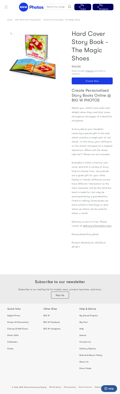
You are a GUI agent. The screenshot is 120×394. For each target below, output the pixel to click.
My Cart (83, 322)
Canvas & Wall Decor (17, 328)
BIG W (46, 315)
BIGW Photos (24, 387)
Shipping (90, 71)
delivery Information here (97, 226)
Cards (10, 348)
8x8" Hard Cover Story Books (28, 20)
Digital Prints (13, 315)
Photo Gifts (13, 335)
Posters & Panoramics (18, 322)
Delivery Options (87, 348)
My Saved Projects (88, 315)
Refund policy (55, 387)
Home (9, 20)
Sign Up (60, 295)
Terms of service (85, 387)
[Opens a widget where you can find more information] (109, 389)
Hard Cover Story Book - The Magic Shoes (62, 20)
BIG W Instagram (52, 328)
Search (82, 335)
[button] (6, 7)
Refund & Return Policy (90, 355)
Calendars (12, 342)
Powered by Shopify (38, 387)
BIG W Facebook (51, 322)
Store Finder (85, 368)
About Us (83, 362)
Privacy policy (70, 387)
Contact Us (85, 342)
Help (81, 328)
